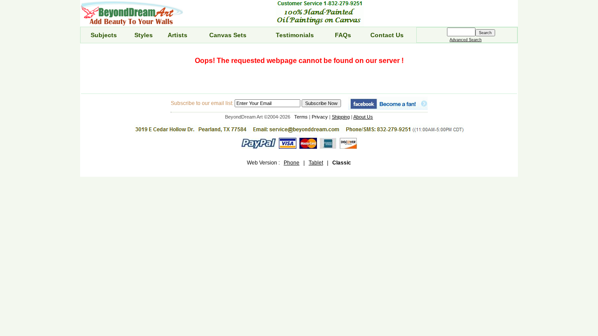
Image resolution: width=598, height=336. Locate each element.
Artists (177, 35)
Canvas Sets (227, 35)
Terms (301, 116)
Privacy (320, 116)
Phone (291, 163)
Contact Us (387, 35)
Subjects (104, 35)
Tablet (316, 163)
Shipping (341, 116)
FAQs (343, 35)
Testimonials (295, 35)
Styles (143, 35)
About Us (363, 116)
